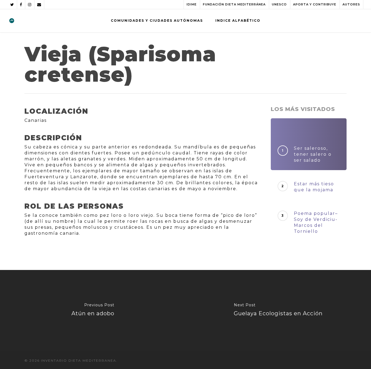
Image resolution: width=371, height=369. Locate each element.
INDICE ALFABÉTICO (237, 20)
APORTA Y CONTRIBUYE (314, 4)
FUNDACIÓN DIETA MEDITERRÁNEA (234, 4)
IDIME (192, 4)
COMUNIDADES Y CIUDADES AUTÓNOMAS (157, 20)
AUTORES (351, 4)
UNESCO (279, 4)
